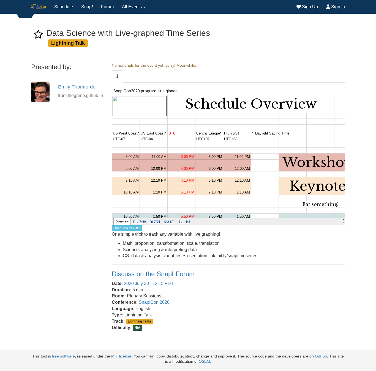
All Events (132, 6)
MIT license (121, 356)
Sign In (337, 6)
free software (63, 356)
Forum (107, 6)
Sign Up (309, 6)
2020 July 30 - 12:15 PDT (149, 283)
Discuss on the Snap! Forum (153, 274)
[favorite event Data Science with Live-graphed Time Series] (38, 36)
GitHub (321, 356)
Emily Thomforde (77, 87)
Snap (87, 6)
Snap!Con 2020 (154, 302)
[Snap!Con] (38, 7)
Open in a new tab (127, 228)
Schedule (63, 6)
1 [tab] (117, 76)
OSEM (204, 361)
